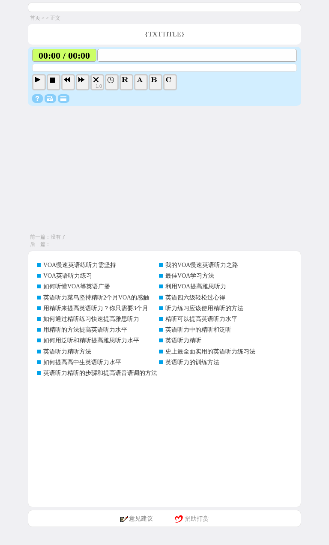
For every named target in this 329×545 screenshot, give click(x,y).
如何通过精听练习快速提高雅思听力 (91, 319)
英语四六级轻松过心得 (195, 297)
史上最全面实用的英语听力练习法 (210, 351)
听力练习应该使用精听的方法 (204, 308)
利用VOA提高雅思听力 (195, 286)
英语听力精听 (183, 340)
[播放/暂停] (39, 82)
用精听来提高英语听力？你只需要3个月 (95, 308)
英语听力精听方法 (67, 351)
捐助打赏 (197, 518)
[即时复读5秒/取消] (126, 82)
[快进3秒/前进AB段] (83, 82)
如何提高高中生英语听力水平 (82, 362)
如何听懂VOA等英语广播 (76, 286)
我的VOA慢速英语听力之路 (201, 265)
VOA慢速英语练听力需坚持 (79, 265)
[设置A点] (141, 82)
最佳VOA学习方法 (189, 275)
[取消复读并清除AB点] (170, 82)
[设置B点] (155, 82)
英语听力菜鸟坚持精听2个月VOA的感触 (96, 297)
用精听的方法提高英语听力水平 (85, 329)
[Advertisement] (164, 170)
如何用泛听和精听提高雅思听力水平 (91, 340)
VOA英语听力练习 (67, 275)
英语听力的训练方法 (192, 362)
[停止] (53, 82)
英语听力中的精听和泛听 (198, 329)
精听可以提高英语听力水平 (201, 319)
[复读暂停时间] (112, 82)
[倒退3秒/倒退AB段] (68, 82)
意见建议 (141, 518)
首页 (35, 18)
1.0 (99, 86)
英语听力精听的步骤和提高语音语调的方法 (100, 373)
